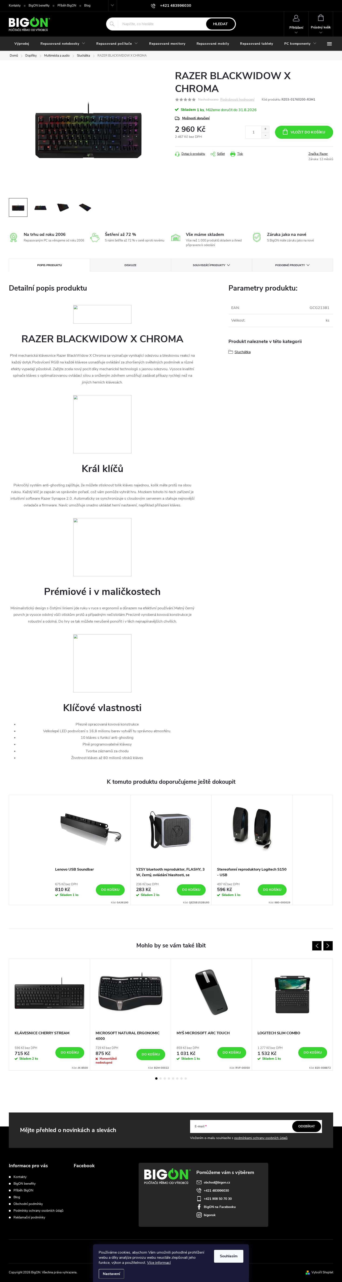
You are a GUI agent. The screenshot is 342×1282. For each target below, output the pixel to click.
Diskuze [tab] (130, 265)
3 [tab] (165, 1078)
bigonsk (210, 1215)
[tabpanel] (90, 850)
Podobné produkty (290, 265)
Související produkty (209, 265)
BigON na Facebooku (220, 1207)
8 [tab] (185, 1078)
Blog (87, 5)
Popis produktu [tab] (49, 265)
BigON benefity (39, 5)
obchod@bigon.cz (217, 1182)
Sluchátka (243, 352)
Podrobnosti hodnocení (237, 100)
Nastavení (111, 1273)
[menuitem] (22, 44)
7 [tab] (181, 1078)
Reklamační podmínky (29, 1217)
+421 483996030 (216, 1190)
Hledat (220, 24)
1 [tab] (156, 1078)
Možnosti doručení (196, 118)
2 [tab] (160, 1078)
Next (328, 945)
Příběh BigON (66, 5)
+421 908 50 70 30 (218, 1199)
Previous (317, 945)
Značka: (318, 154)
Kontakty (15, 5)
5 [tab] (173, 1078)
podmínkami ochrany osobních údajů (261, 1138)
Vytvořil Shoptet (322, 1272)
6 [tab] (177, 1078)
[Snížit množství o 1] (265, 135)
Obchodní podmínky (28, 1204)
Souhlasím (229, 1256)
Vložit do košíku (308, 132)
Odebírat (306, 1126)
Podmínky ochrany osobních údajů (38, 1210)
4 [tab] (169, 1078)
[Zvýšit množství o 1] (265, 129)
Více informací (159, 1262)
